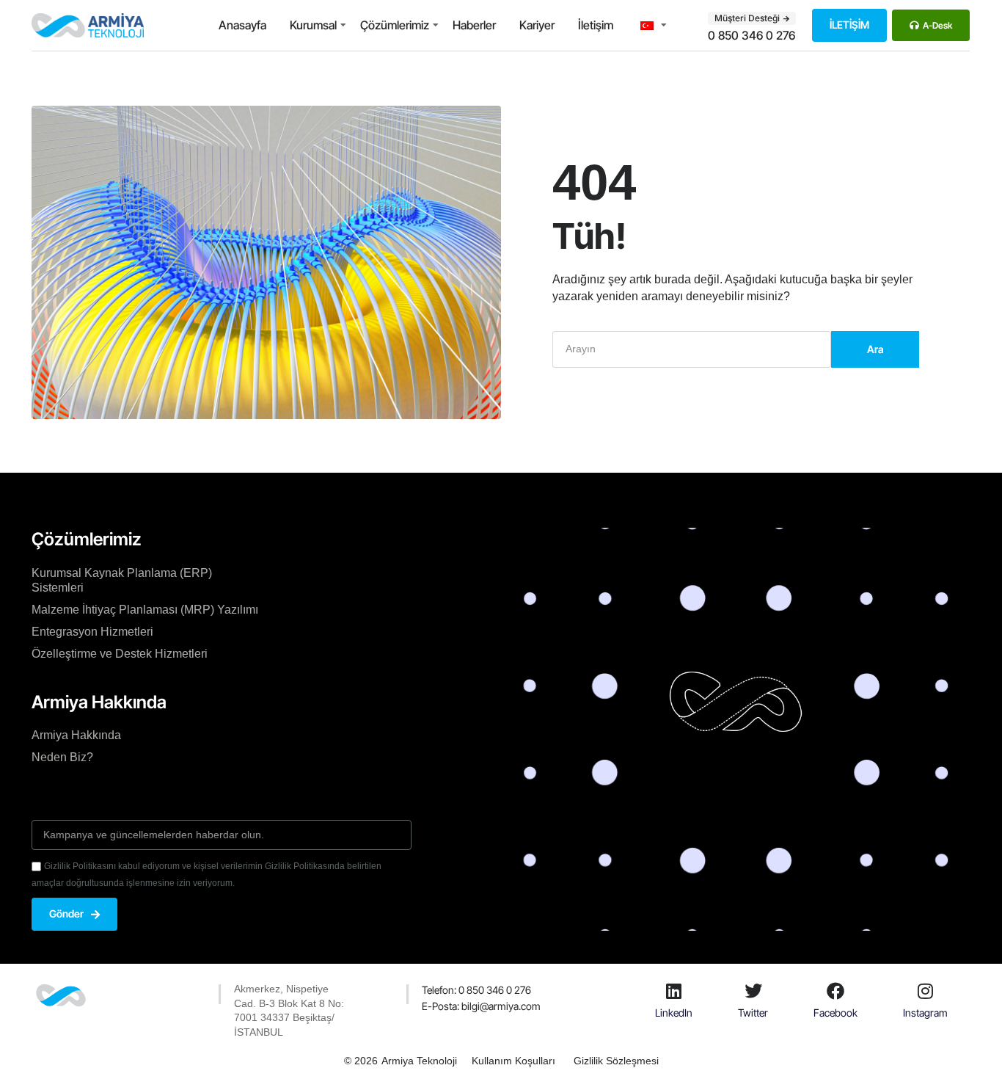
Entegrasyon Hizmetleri (92, 631)
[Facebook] (835, 991)
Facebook (835, 1012)
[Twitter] (753, 991)
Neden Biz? (62, 757)
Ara (875, 349)
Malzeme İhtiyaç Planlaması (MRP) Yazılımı (145, 609)
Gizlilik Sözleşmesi (616, 1061)
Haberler (474, 25)
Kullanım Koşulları (513, 1061)
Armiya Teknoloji (419, 1061)
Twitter (753, 1012)
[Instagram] (926, 991)
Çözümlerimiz (394, 25)
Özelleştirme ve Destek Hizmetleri (120, 653)
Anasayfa (242, 25)
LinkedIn (673, 1012)
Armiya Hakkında (76, 735)
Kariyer (537, 25)
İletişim (595, 25)
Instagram (925, 1012)
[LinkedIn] (674, 991)
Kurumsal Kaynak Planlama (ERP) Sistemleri (122, 580)
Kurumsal (313, 25)
